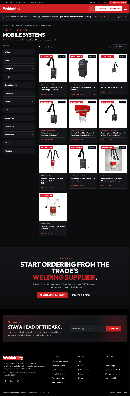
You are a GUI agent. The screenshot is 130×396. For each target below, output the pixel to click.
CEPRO (80, 368)
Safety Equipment (58, 368)
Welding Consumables (59, 364)
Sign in (119, 17)
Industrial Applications (31, 25)
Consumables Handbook (112, 372)
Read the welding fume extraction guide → (42, 40)
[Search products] (91, 8)
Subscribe (112, 331)
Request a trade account (109, 9)
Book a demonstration (59, 384)
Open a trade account (105, 17)
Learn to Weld (108, 380)
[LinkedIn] (5, 383)
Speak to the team (80, 297)
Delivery (110, 395)
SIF (78, 364)
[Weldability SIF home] (12, 9)
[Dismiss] (125, 17)
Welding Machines (57, 380)
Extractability (82, 372)
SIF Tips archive (109, 376)
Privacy (117, 395)
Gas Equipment (57, 372)
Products (6, 25)
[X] (17, 383)
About (105, 364)
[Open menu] (125, 8)
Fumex (79, 376)
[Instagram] (11, 383)
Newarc (80, 380)
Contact (93, 2)
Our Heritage (108, 368)
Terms (124, 395)
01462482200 (102, 2)
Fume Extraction (16, 25)
